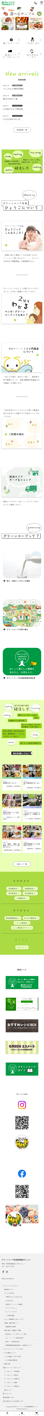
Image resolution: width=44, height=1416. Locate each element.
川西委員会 (37, 848)
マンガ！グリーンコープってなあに (13, 1349)
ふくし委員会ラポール (9, 817)
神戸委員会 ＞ (13, 893)
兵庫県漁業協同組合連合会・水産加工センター (18, 1345)
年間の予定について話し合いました (11, 813)
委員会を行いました (10, 783)
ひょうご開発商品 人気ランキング (14, 1319)
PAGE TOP (39, 1408)
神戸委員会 (37, 788)
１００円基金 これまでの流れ (12, 1356)
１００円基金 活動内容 (10, 1360)
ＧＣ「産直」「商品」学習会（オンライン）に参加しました (11, 845)
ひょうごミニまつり (11, 1312)
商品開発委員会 (8, 850)
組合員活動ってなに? (21, 753)
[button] (16, 580)
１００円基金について (9, 1353)
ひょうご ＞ (22, 947)
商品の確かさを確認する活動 (12, 1330)
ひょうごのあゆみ (9, 1293)
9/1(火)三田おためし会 (11, 119)
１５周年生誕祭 (9, 1315)
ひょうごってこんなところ (10, 1286)
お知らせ (17, 85)
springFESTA (9, 1300)
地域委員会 (9, 786)
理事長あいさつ (8, 1289)
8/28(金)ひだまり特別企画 (13, 109)
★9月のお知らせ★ (10, 98)
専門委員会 (37, 819)
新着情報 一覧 (22, 129)
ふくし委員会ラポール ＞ (22, 927)
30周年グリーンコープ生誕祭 (13, 1304)
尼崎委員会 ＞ (13, 888)
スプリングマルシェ (11, 1308)
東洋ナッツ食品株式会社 (12, 1341)
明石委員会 (17, 786)
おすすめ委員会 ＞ (31, 918)
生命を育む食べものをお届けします (13, 1401)
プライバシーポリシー (8, 1278)
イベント (17, 106)
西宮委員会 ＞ (30, 888)
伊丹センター (8, 1390)
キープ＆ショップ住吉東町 (12, 1371)
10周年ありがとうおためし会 (13, 1297)
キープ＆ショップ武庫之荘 (12, 1379)
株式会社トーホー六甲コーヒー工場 (15, 1334)
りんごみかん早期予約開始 (13, 88)
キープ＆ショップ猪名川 (11, 1375)
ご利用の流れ (7, 1364)
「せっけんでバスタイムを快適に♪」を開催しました (31, 814)
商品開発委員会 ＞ (13, 918)
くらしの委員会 (28, 819)
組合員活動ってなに (8, 1397)
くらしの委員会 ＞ (22, 923)
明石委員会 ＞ (30, 893)
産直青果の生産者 (10, 1327)
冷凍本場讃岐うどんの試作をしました (31, 844)
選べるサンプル (7, 1394)
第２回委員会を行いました (31, 784)
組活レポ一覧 (22, 864)
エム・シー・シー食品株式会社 (14, 1338)
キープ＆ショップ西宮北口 (12, 1386)
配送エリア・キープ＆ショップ (12, 1367)
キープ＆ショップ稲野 (10, 1382)
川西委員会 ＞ (22, 898)
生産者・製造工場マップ (11, 1323)
